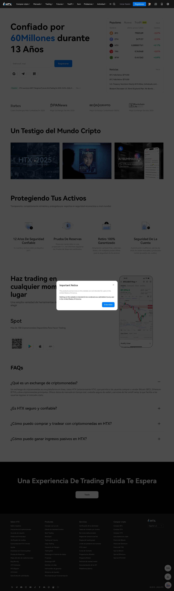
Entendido (108, 305)
